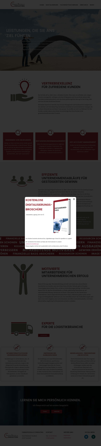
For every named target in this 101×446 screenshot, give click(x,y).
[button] (74, 199)
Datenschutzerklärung (32, 244)
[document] (50, 223)
